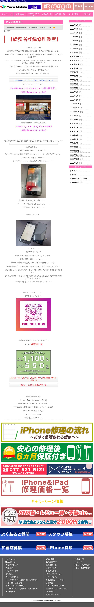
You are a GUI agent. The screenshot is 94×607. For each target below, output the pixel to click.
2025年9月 (74, 68)
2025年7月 (74, 76)
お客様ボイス (75, 171)
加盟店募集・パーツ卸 (55, 580)
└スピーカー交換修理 (13, 583)
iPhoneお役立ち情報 (78, 178)
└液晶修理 (8, 568)
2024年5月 (74, 131)
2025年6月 (74, 80)
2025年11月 (75, 60)
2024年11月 (75, 108)
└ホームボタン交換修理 (14, 586)
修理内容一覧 (47, 14)
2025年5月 (74, 84)
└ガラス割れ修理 (11, 565)
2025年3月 (74, 92)
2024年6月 (74, 127)
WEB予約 (50, 592)
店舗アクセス (51, 568)
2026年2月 (74, 49)
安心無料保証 (51, 562)
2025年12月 (75, 56)
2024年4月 (74, 135)
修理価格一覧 (60, 14)
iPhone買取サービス (54, 574)
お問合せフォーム (53, 594)
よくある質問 (73, 14)
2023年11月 (75, 155)
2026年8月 (74, 25)
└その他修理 (9, 592)
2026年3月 (74, 45)
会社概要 (49, 583)
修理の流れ (20, 14)
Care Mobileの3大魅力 (33, 15)
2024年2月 (74, 143)
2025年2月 (74, 96)
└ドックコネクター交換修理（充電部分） (21, 580)
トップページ (6, 14)
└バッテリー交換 (11, 571)
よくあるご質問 (52, 571)
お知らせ (73, 174)
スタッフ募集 (51, 577)
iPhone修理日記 (76, 182)
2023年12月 (75, 151)
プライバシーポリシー (55, 586)
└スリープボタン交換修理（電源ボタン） (21, 589)
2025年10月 (75, 64)
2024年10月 (75, 112)
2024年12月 (75, 104)
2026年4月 (74, 41)
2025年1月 (74, 100)
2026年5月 (74, 37)
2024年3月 (74, 139)
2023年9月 (74, 163)
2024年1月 (74, 147)
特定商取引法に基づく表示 (57, 589)
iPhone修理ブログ (82, 568)
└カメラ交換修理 (11, 577)
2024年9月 (74, 116)
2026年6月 (74, 33)
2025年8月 (74, 72)
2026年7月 (74, 29)
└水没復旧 (8, 574)
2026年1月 (74, 53)
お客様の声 (87, 14)
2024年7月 (74, 123)
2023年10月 (75, 159)
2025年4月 (74, 88)
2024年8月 (74, 120)
